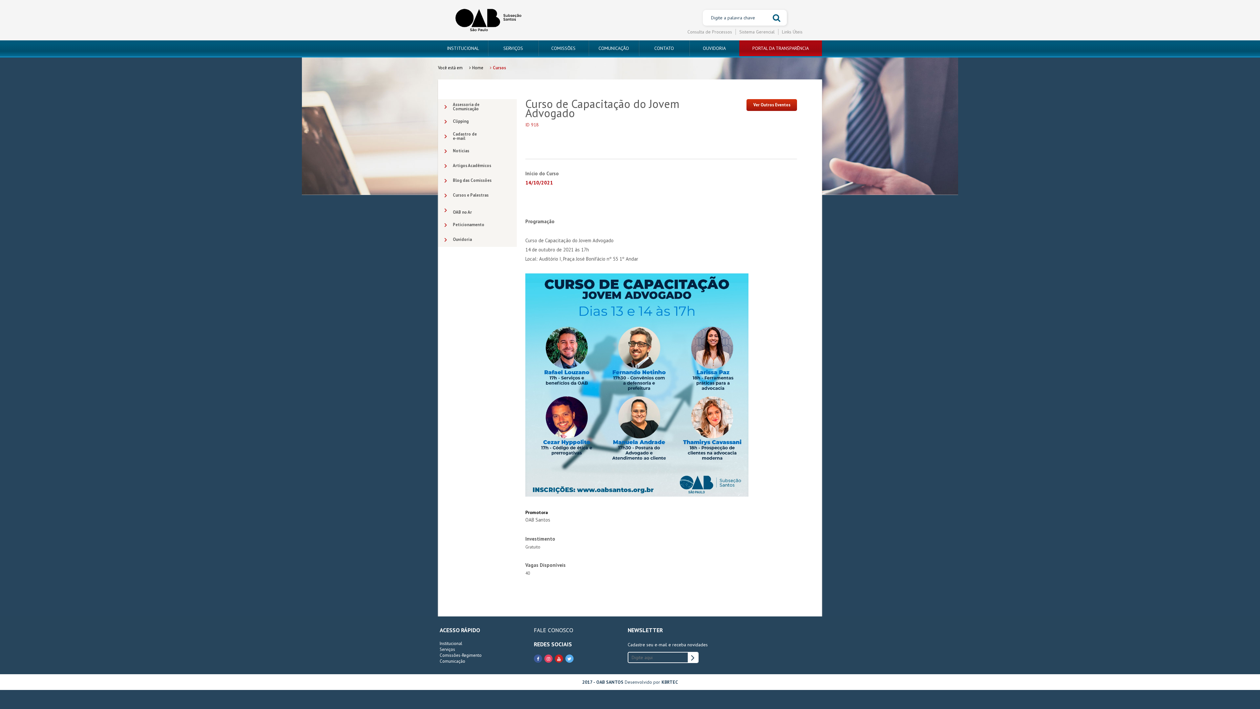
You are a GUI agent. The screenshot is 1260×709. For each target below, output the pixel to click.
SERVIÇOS (513, 48)
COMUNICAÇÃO (613, 48)
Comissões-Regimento (461, 655)
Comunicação (452, 661)
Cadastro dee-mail (465, 136)
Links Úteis (792, 32)
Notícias (461, 151)
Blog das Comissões (472, 180)
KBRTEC (670, 682)
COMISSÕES (563, 48)
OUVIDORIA (714, 48)
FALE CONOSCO (553, 630)
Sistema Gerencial (757, 32)
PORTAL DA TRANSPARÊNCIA (780, 48)
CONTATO (664, 48)
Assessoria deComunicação (466, 107)
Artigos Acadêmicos (472, 165)
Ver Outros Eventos (771, 105)
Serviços (447, 649)
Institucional (451, 643)
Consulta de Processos (709, 32)
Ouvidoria (462, 239)
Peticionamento (468, 224)
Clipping (461, 121)
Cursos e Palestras (471, 195)
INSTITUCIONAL (463, 48)
